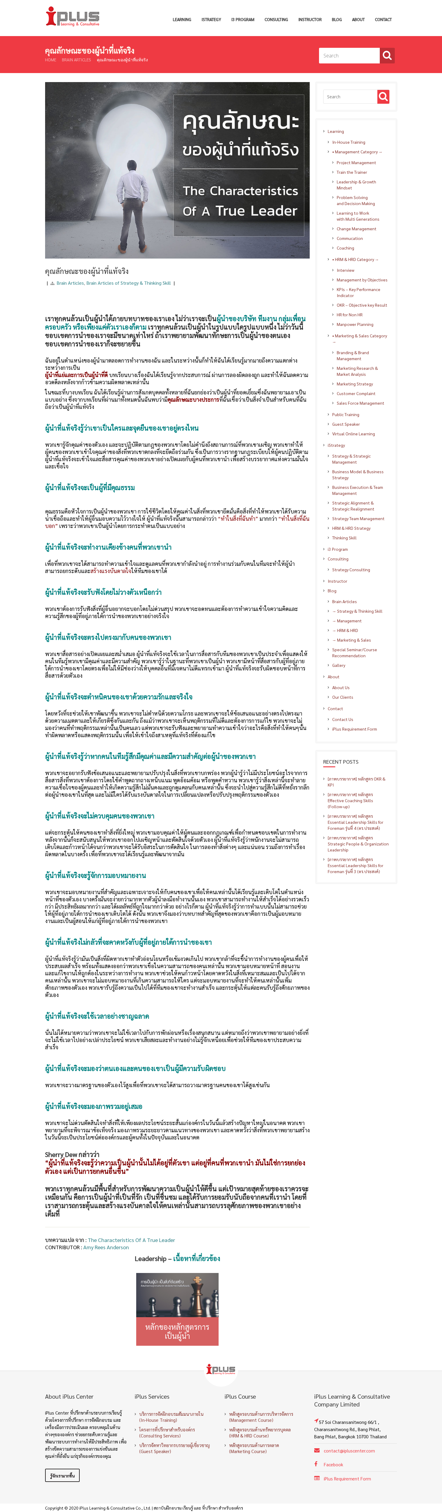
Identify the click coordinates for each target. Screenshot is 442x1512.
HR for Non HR (350, 314)
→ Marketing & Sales (351, 640)
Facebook (333, 1464)
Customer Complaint (356, 393)
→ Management (347, 620)
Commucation (350, 238)
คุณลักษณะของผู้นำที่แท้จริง (87, 271)
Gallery (338, 665)
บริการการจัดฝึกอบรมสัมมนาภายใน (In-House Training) (171, 1417)
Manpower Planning (355, 324)
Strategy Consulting (351, 569)
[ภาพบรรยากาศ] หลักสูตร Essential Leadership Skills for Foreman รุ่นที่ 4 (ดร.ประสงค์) (355, 822)
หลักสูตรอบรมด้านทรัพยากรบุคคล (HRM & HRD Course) (260, 1432)
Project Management (356, 162)
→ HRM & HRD (345, 630)
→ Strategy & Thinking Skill (357, 611)
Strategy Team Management (358, 518)
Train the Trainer (352, 172)
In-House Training (348, 142)
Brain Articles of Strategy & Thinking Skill (128, 283)
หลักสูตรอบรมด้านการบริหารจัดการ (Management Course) (261, 1417)
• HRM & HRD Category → (355, 259)
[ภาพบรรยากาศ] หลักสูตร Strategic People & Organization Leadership (358, 843)
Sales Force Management (360, 403)
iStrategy (211, 19)
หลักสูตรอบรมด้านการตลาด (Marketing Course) (254, 1448)
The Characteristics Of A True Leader (131, 1239)
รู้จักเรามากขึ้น (62, 1475)
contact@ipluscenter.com (349, 1450)
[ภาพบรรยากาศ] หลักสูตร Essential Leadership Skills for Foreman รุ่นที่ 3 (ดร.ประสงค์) (355, 865)
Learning (182, 19)
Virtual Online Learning (353, 433)
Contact (383, 19)
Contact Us (342, 719)
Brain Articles (76, 59)
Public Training (345, 414)
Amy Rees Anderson (106, 1247)
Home (50, 59)
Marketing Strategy (355, 383)
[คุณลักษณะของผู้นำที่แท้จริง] (177, 81)
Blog (337, 19)
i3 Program (242, 19)
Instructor (310, 19)
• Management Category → (357, 151)
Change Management (356, 228)
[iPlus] (73, 16)
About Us (341, 687)
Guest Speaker (346, 424)
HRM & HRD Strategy (351, 528)
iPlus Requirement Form (354, 728)
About (358, 19)
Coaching (345, 247)
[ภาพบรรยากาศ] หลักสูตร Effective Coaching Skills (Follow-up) (350, 800)
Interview (345, 270)
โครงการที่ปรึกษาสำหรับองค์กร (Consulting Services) (167, 1432)
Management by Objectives (362, 279)
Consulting (276, 19)
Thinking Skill (344, 537)
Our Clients (342, 697)
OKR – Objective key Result (362, 305)
